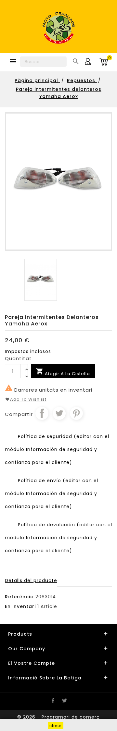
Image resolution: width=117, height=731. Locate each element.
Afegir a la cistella (63, 372)
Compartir (41, 413)
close (55, 725)
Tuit (59, 413)
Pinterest (76, 413)
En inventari (20, 606)
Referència (19, 596)
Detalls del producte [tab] (31, 580)
